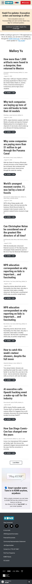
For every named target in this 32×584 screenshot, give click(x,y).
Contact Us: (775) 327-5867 (11, 549)
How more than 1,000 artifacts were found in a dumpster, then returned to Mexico (16, 64)
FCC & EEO (6, 560)
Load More (16, 462)
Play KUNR (21, 41)
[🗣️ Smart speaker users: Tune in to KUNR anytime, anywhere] (16, 476)
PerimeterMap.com (8, 21)
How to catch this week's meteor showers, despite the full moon (15, 354)
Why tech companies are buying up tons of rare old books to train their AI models (15, 106)
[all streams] (29, 582)
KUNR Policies (7, 557)
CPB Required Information (11, 534)
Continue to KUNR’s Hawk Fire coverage (16, 27)
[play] (3, 582)
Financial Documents (9, 537)
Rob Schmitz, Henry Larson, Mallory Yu (13, 157)
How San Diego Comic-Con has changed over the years (16, 431)
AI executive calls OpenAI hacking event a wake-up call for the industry (15, 394)
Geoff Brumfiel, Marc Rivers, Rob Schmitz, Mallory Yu (16, 240)
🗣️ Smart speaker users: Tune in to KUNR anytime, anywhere (15, 491)
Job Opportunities (9, 545)
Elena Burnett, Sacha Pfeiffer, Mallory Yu (13, 402)
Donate (26, 2)
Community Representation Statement (15, 541)
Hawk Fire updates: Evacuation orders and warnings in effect (16, 14)
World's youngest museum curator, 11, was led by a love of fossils (14, 188)
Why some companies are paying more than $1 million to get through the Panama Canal (15, 147)
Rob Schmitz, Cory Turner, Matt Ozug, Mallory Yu (15, 281)
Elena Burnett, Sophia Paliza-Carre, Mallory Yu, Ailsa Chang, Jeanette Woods (15, 197)
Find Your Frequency (9, 553)
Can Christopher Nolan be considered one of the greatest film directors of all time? (16, 231)
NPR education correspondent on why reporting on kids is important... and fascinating (15, 271)
